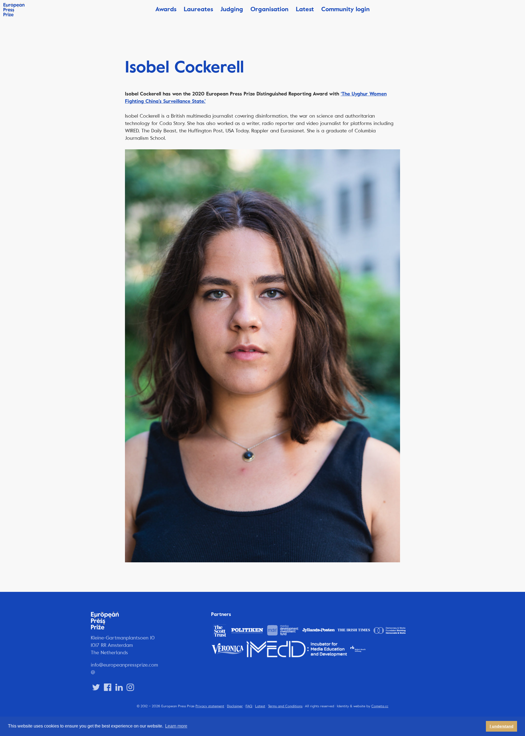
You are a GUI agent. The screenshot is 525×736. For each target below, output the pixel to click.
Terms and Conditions (285, 706)
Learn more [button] (176, 726)
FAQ (249, 706)
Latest (305, 9)
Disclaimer (235, 706)
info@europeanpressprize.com (124, 665)
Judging (231, 9)
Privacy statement (210, 706)
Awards (165, 9)
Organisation (269, 9)
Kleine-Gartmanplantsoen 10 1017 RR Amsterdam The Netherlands (123, 645)
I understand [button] (502, 726)
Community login (345, 9)
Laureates (198, 9)
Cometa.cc (379, 706)
